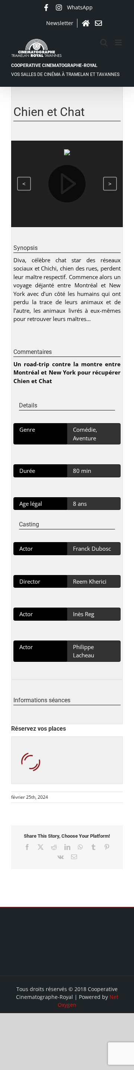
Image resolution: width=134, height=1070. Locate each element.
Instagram (58, 7)
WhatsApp (80, 7)
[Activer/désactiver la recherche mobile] (104, 42)
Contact (98, 23)
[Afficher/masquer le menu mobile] (119, 42)
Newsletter (59, 23)
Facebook (46, 7)
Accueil (85, 23)
